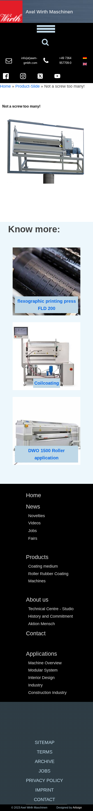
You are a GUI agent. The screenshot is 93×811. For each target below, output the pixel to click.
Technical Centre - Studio (51, 609)
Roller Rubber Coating (48, 573)
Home (5, 86)
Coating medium (43, 566)
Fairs (32, 538)
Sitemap (44, 742)
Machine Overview (45, 663)
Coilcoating (46, 383)
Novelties (36, 515)
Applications (41, 653)
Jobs (32, 530)
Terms (44, 751)
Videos (34, 523)
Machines (37, 581)
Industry (35, 685)
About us (37, 599)
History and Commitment (50, 616)
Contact (36, 633)
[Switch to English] (85, 64)
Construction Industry (47, 692)
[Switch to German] (85, 57)
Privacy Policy (44, 780)
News (33, 506)
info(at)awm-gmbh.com (29, 60)
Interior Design (41, 677)
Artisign (77, 807)
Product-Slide (27, 86)
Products (37, 557)
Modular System (43, 670)
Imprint (44, 789)
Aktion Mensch (41, 623)
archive (44, 761)
